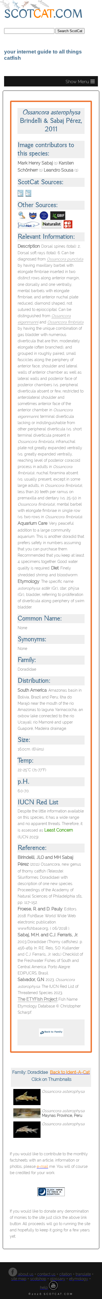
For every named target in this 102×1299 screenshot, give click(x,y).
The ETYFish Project (37, 999)
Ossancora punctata (65, 259)
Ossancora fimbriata (65, 322)
